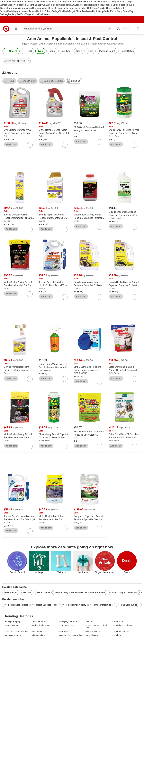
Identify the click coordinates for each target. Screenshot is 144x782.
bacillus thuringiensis (41, 625)
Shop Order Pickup (107, 11)
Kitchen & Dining (107, 1)
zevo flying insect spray (122, 625)
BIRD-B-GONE (80, 373)
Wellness (98, 4)
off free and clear (93, 631)
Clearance (18, 11)
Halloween (48, 1)
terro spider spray (12, 621)
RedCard (20, 14)
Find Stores (44, 14)
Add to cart (11, 144)
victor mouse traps (66, 625)
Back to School (27, 1)
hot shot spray (92, 635)
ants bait (89, 621)
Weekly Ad (93, 11)
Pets (85, 4)
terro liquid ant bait (120, 631)
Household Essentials (26, 4)
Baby (40, 4)
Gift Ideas (82, 8)
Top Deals (64, 11)
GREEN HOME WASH (47, 370)
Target (24, 43)
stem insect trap (39, 621)
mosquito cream (11, 625)
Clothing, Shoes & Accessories (68, 1)
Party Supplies (70, 8)
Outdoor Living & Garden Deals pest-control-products (79, 592)
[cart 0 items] (138, 29)
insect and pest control (47, 605)
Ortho (6, 136)
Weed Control (10, 592)
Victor (76, 221)
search (109, 29)
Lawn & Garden (66, 43)
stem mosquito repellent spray (96, 626)
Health (90, 4)
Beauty (46, 4)
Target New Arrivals (9, 1)
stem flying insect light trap (16, 631)
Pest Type (65, 51)
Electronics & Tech (16, 8)
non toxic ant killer (40, 631)
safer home (63, 631)
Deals (10, 11)
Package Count (107, 51)
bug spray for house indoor (70, 635)
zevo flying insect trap (68, 621)
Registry (12, 14)
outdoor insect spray (76, 605)
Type (40, 51)
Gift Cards (92, 8)
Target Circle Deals (78, 11)
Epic (76, 133)
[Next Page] (139, 51)
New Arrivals (30, 11)
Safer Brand (114, 373)
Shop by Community (107, 8)
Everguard (78, 522)
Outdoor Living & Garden (42, 43)
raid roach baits (38, 635)
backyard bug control (131, 605)
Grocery (11, 4)
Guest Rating (127, 51)
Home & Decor (91, 1)
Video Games (33, 8)
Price (90, 51)
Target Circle (31, 14)
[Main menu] (16, 29)
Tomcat (42, 288)
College (39, 1)
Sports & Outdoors (73, 4)
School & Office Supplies (115, 4)
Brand (52, 51)
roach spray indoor (12, 635)
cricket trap (117, 621)
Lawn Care (26, 592)
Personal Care (57, 4)
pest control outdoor (18, 605)
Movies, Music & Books (51, 8)
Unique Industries (116, 218)
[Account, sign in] (124, 29)
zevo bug (116, 635)
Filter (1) (13, 51)
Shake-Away (114, 136)
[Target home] (6, 28)
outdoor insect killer (103, 605)
